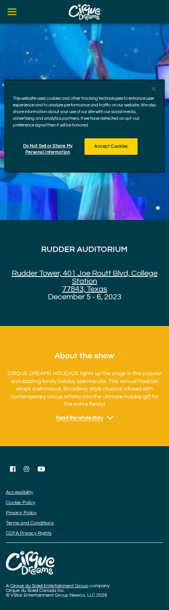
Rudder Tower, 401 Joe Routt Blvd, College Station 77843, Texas (85, 281)
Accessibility (19, 492)
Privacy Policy (21, 512)
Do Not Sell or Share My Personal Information (48, 149)
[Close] (153, 88)
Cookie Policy (20, 502)
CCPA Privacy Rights (29, 533)
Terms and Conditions (30, 523)
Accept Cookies (111, 146)
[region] (84, 125)
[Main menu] (12, 12)
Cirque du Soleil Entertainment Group (49, 585)
